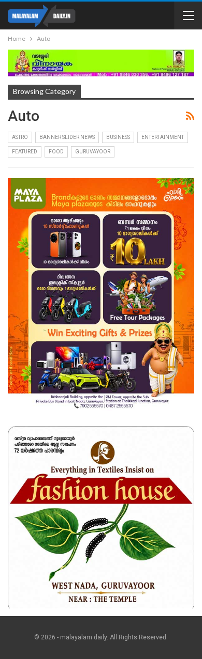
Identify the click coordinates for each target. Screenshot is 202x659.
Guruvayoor (92, 151)
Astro (20, 137)
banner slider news (67, 137)
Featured (24, 151)
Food (56, 151)
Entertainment (162, 137)
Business (118, 137)
